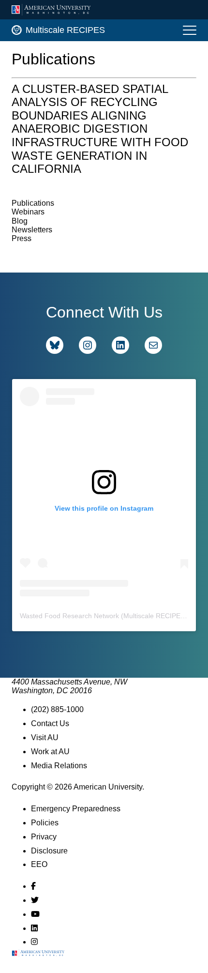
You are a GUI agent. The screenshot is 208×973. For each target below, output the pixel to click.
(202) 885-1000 (57, 709)
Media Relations (59, 765)
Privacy (44, 837)
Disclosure (49, 851)
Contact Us (50, 723)
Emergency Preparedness (75, 809)
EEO (39, 864)
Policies (45, 823)
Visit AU (45, 737)
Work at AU (50, 751)
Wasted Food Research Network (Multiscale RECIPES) (103, 616)
